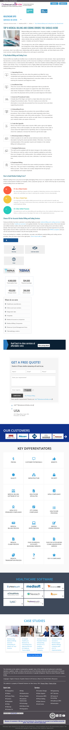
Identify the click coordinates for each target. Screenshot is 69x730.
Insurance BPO (42, 696)
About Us (5, 1)
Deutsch (27, 678)
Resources (55, 678)
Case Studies (34, 621)
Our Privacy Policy (30, 395)
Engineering (55, 690)
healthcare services (20, 224)
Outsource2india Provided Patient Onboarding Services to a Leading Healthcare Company (42, 644)
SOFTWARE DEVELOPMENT (14, 11)
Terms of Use (52, 683)
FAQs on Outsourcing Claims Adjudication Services (54, 544)
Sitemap (9, 706)
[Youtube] (63, 716)
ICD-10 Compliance (54, 558)
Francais (17, 678)
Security (54, 478)
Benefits (54, 462)
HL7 (34, 558)
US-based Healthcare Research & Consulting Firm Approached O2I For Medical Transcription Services (27, 645)
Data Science (41, 701)
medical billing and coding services (50, 222)
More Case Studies (34, 655)
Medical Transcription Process (13, 559)
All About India (25, 706)
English (12, 678)
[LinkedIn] (60, 716)
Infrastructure (33, 478)
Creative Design (42, 690)
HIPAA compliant (54, 229)
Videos (8, 693)
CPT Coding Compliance (34, 511)
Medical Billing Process (13, 527)
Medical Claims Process (13, 543)
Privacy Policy (44, 683)
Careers (9, 698)
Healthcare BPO (56, 701)
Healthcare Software (34, 579)
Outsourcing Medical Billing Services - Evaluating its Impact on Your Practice (11, 643)
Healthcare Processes (54, 512)
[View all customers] (65, 436)
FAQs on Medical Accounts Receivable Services (34, 544)
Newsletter (10, 701)
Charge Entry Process (34, 527)
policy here (43, 722)
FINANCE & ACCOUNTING (22, 11)
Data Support (41, 693)
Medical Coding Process (54, 527)
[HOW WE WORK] (35, 248)
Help (22, 690)
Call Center (41, 704)
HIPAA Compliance (54, 494)
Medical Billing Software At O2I (13, 495)
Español (22, 678)
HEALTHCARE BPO (29, 11)
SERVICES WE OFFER (10, 19)
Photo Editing (41, 698)
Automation (55, 703)
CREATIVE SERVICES (36, 11)
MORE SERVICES (43, 11)
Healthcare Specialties (34, 495)
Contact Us (9, 709)
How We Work (13, 1)
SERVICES (54, 4)
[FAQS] (14, 259)
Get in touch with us (36, 236)
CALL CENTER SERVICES (6, 11)
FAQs (8, 704)
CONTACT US (63, 4)
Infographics (24, 708)
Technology (24, 703)
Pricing (13, 462)
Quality (13, 478)
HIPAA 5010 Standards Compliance (13, 511)
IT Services (55, 693)
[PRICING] (14, 248)
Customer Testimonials (33, 462)
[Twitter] (57, 717)
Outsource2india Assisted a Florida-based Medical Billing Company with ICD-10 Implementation (57, 644)
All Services (34, 678)
